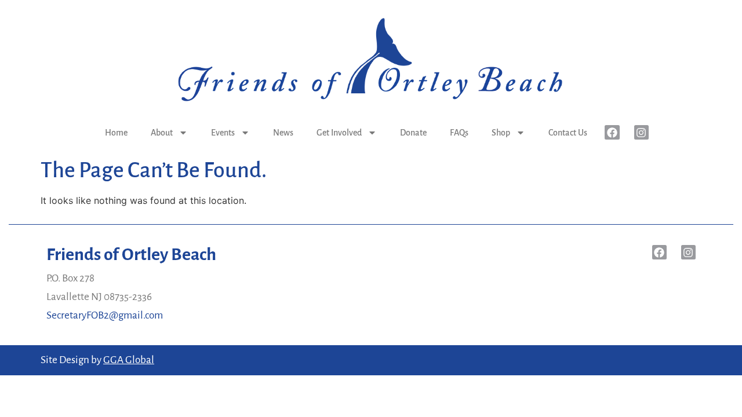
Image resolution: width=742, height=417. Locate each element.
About (162, 132)
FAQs (459, 132)
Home (116, 132)
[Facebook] (612, 132)
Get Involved (339, 132)
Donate (413, 132)
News (283, 132)
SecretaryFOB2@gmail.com (104, 315)
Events (223, 132)
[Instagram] (641, 132)
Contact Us (567, 132)
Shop (501, 132)
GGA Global (128, 359)
